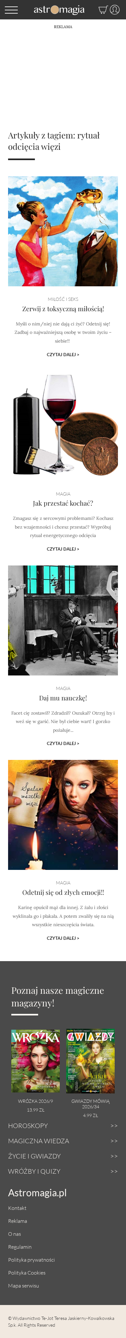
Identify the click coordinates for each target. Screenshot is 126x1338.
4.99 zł (90, 1115)
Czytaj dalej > (63, 354)
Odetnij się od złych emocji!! (63, 892)
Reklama (17, 1221)
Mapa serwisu (23, 1285)
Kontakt (17, 1208)
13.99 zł (35, 1110)
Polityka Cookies (27, 1272)
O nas (14, 1234)
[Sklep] (97, 9)
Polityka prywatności (31, 1259)
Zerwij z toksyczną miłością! (63, 308)
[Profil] (114, 9)
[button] (11, 9)
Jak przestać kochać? (63, 503)
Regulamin (20, 1247)
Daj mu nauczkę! (63, 697)
